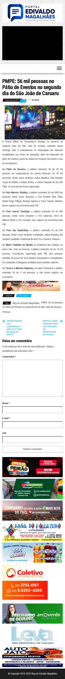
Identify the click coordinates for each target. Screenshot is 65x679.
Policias (6, 311)
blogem (35, 100)
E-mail (6, 418)
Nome (6, 403)
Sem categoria (24, 296)
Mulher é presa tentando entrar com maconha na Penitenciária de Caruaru (50, 328)
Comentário (9, 356)
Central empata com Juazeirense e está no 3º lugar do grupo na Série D (14, 328)
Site (4, 433)
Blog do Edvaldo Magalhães (25, 303)
